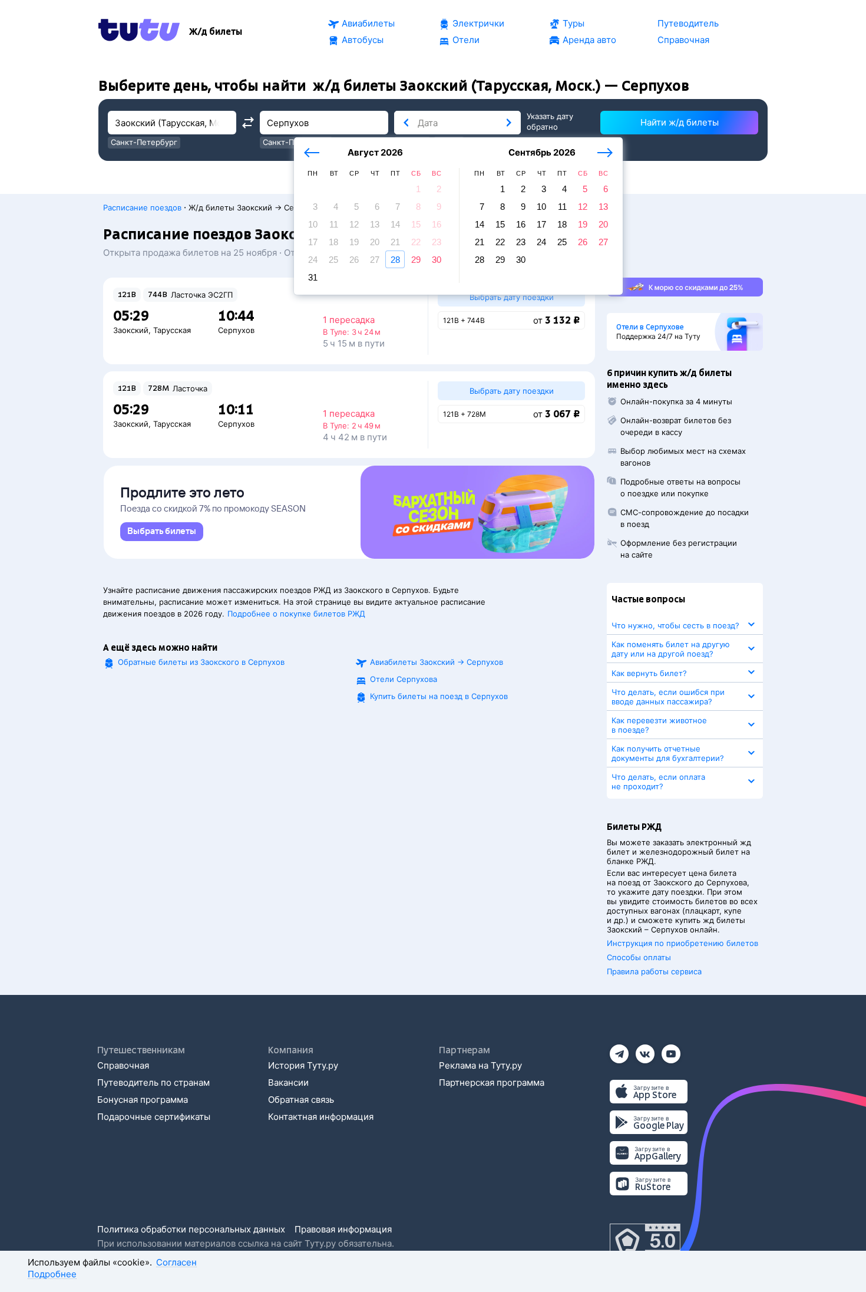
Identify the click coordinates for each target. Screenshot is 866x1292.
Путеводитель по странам (153, 1082)
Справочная (123, 1065)
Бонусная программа (142, 1099)
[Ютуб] (671, 1050)
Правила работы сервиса (654, 971)
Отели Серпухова (403, 679)
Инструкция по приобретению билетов (682, 943)
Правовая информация (343, 1229)
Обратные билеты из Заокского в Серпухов (201, 662)
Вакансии (288, 1082)
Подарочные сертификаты (153, 1116)
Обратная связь (301, 1099)
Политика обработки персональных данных (191, 1229)
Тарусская (172, 330)
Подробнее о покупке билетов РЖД (296, 613)
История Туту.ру (303, 1065)
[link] (161, 531)
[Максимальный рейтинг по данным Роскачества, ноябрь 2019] (645, 1241)
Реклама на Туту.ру (480, 1065)
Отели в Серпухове (650, 327)
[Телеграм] (619, 1050)
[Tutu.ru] (139, 32)
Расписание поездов (142, 207)
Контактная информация (320, 1116)
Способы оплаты (639, 957)
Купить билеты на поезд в (439, 696)
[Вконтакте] (645, 1050)
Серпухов (236, 330)
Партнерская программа (491, 1082)
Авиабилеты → (436, 662)
